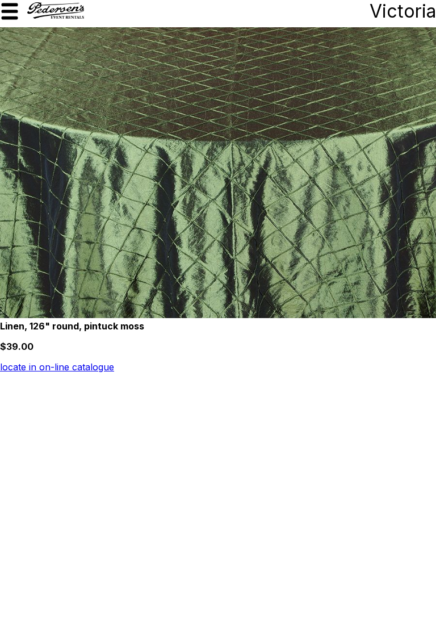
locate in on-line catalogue (57, 367)
